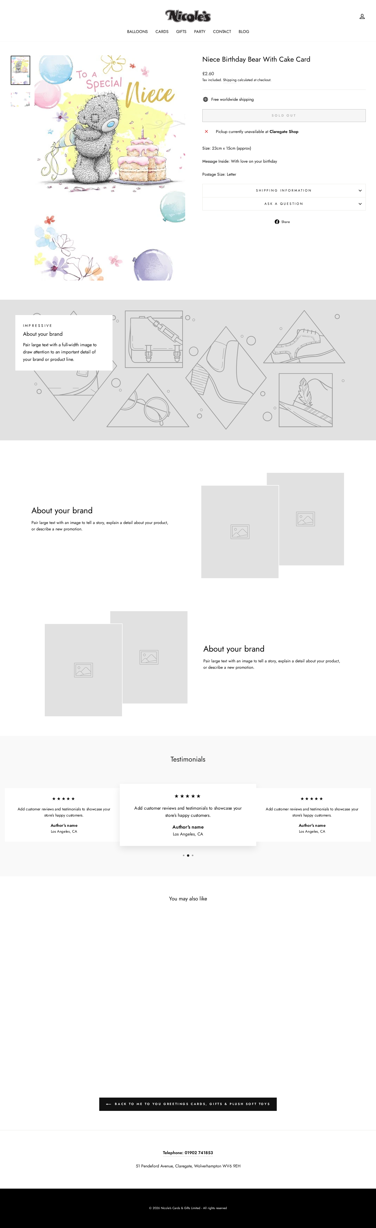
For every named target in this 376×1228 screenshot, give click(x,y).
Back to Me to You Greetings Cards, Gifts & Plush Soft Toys (191, 1104)
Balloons (137, 32)
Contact (222, 32)
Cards (162, 32)
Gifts (181, 32)
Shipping (230, 79)
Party (199, 32)
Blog (244, 32)
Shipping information (284, 190)
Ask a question (284, 203)
